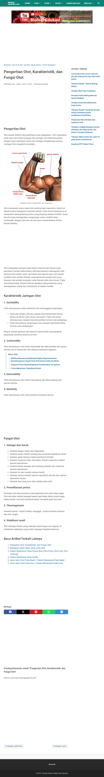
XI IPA (47, 3)
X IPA (36, 3)
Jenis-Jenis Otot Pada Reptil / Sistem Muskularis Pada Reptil (37, 560)
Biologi (87, 3)
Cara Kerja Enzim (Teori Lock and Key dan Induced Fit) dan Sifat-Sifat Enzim (85, 76)
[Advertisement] (52, 42)
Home (27, 3)
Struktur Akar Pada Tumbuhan (83, 91)
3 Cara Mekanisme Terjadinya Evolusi (26, 368)
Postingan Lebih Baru (13, 746)
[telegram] (61, 612)
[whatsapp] (48, 612)
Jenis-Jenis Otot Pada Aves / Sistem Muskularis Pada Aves (36, 563)
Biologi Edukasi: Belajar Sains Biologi (55, 773)
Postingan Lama (59, 746)
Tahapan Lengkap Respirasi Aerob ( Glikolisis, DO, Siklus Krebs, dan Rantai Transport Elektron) (85, 129)
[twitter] (23, 612)
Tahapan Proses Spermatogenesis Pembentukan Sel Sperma (35, 365)
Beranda (52, 764)
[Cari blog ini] (98, 3)
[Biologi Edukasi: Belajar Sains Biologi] (12, 3)
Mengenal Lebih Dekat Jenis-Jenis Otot (27, 548)
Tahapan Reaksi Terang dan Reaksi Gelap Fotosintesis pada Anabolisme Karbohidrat (85, 112)
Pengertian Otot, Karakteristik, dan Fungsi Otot (30, 545)
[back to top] (98, 771)
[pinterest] (36, 612)
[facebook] (10, 612)
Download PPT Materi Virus (82, 144)
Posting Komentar (41, 84)
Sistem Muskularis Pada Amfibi (24, 557)
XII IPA (57, 3)
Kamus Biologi (73, 3)
